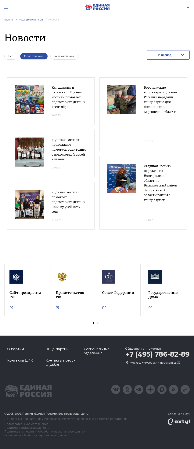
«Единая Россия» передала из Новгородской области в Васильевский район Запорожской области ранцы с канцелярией (160, 183)
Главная (9, 19)
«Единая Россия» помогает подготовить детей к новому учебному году (68, 201)
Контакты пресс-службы (60, 362)
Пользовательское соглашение (26, 424)
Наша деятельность (31, 19)
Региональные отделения (97, 351)
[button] (93, 323)
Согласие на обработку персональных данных (36, 435)
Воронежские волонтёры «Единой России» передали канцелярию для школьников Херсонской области (160, 100)
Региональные (64, 56)
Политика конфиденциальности (27, 427)
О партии (15, 349)
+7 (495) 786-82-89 (157, 354)
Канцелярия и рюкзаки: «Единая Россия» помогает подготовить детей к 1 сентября (68, 97)
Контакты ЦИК (20, 360)
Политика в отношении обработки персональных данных (44, 431)
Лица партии (57, 349)
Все (10, 56)
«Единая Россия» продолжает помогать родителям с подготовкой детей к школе (69, 149)
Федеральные (34, 56)
